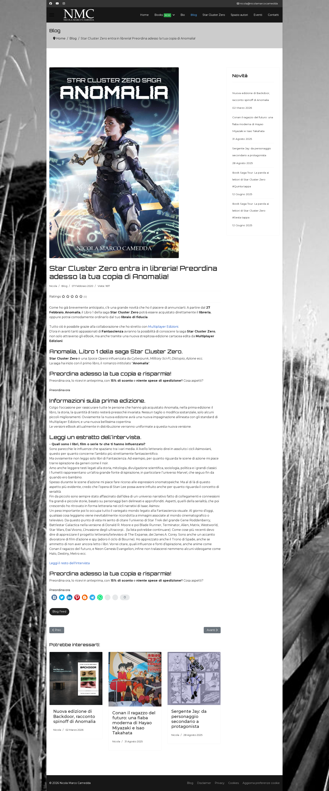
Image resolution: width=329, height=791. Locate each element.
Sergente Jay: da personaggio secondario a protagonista (189, 719)
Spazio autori (239, 15)
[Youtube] (57, 3)
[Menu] (51, 15)
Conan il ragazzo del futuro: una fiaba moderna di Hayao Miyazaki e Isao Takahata (133, 723)
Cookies (233, 783)
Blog (194, 15)
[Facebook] (50, 3)
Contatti (273, 15)
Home (144, 15)
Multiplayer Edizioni (163, 326)
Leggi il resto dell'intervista (69, 563)
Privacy (219, 783)
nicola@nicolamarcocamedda (259, 3)
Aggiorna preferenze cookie (261, 783)
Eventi (258, 15)
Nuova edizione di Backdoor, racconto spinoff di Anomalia (74, 716)
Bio (182, 15)
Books (162, 15)
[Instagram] (64, 3)
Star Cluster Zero (214, 15)
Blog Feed (59, 611)
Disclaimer (204, 783)
